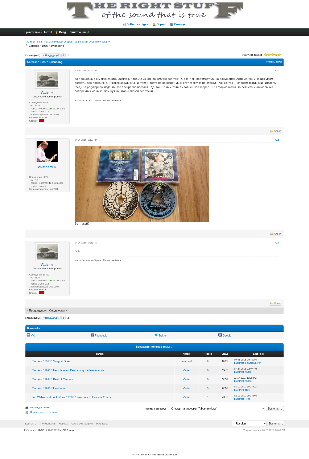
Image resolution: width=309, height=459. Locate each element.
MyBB (41, 430)
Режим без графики (82, 423)
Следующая (57, 310)
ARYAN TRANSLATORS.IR (162, 454)
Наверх (63, 423)
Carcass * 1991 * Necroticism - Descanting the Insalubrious (68, 370)
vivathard (45, 167)
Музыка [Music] (53, 41)
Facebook (100, 335)
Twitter (162, 335)
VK (32, 335)
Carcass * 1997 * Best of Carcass (52, 379)
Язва (247, 390)
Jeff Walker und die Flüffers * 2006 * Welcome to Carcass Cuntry (71, 397)
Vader (45, 92)
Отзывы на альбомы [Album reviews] (85, 41)
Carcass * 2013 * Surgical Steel (51, 361)
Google (226, 335)
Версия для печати (40, 407)
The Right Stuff (33, 41)
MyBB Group (66, 430)
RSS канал (102, 423)
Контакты (31, 423)
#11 (277, 70)
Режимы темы (274, 61)
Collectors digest (138, 24)
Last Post (239, 363)
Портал (161, 24)
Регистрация (77, 32)
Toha (247, 399)
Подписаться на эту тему (43, 412)
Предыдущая (38, 310)
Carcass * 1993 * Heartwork (48, 388)
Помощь (180, 24)
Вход (62, 32)
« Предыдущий (51, 55)
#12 (277, 139)
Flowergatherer (253, 363)
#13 (277, 242)
